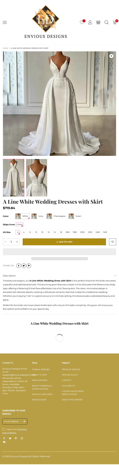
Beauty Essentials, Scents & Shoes (42, 387)
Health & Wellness (42, 394)
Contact (66, 380)
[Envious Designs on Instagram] (22, 438)
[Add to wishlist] (112, 241)
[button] (5, 242)
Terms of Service (71, 369)
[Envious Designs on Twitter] (10, 438)
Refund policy (70, 375)
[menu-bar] (6, 22)
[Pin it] (28, 265)
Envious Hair (39, 400)
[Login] (90, 22)
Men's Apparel (40, 380)
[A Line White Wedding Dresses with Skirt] (59, 103)
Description (9, 275)
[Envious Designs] (45, 22)
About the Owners (72, 400)
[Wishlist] (82, 22)
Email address (11, 421)
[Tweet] (23, 265)
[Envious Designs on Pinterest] (16, 438)
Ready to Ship (39, 375)
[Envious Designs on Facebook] (4, 438)
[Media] (111, 56)
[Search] (106, 22)
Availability (68, 386)
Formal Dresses (41, 369)
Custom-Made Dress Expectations (73, 392)
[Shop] (98, 22)
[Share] (18, 265)
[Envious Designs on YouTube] (4, 442)
